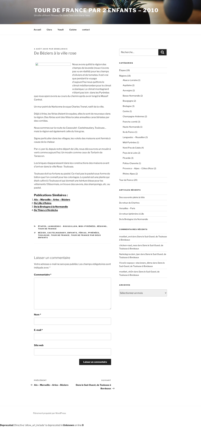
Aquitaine (127, 85)
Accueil (37, 29)
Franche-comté (130, 121)
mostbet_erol (125, 236)
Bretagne (127, 106)
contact (86, 29)
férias (83, 233)
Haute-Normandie (131, 127)
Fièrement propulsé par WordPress (49, 413)
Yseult (61, 29)
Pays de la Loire (130, 153)
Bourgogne (128, 101)
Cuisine (73, 29)
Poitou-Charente (130, 163)
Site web (39, 345)
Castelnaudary (56, 233)
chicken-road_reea (128, 245)
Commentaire (42, 274)
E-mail (38, 330)
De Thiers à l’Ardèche (46, 210)
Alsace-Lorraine (130, 80)
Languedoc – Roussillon (134, 137)
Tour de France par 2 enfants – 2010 (96, 10)
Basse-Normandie (131, 95)
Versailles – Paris (127, 208)
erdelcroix (61, 49)
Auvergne (127, 90)
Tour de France (47, 229)
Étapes (42, 226)
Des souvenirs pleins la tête (132, 197)
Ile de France (129, 132)
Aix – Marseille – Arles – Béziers (52, 199)
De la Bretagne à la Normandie (51, 206)
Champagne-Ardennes (133, 116)
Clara (49, 29)
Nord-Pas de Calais (132, 147)
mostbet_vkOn (126, 271)
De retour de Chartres (129, 202)
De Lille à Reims (43, 203)
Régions (102, 226)
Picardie (127, 158)
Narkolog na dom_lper (129, 254)
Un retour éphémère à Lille (131, 213)
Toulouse (44, 235)
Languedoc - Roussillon (62, 226)
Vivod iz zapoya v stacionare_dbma (135, 263)
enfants (72, 233)
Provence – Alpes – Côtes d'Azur (138, 168)
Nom (37, 314)
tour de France (60, 235)
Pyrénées (93, 233)
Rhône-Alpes (129, 173)
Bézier (42, 233)
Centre (126, 111)
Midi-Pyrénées (87, 226)
